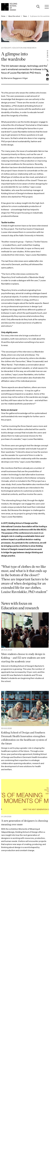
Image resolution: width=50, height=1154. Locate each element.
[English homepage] (9, 7)
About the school (14, 16)
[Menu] (47, 7)
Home (3, 16)
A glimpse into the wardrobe (39, 16)
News (25, 16)
